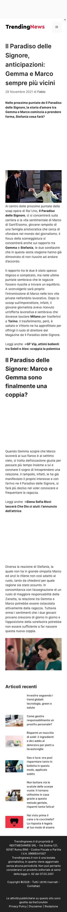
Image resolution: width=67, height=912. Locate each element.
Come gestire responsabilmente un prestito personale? (40, 720)
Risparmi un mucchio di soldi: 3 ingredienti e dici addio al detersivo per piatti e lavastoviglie (40, 741)
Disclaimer (35, 906)
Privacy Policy (18, 906)
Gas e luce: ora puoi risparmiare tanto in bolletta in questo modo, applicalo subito (39, 766)
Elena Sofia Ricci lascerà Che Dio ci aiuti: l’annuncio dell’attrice (31, 506)
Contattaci (33, 886)
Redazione (51, 906)
